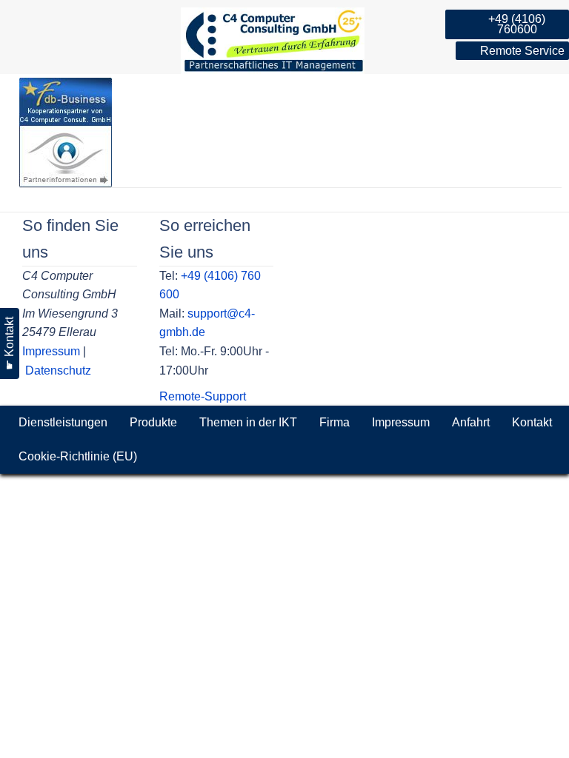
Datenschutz (58, 370)
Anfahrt (471, 422)
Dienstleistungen (63, 422)
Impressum (51, 351)
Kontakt (532, 422)
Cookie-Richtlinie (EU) (78, 456)
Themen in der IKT (248, 422)
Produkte (153, 422)
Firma (334, 422)
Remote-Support (202, 396)
